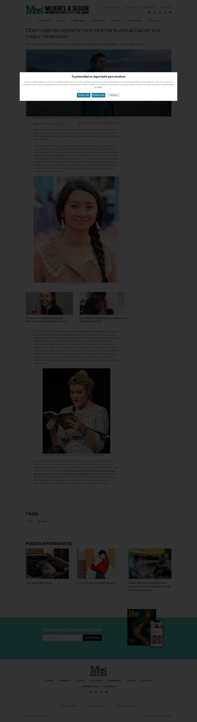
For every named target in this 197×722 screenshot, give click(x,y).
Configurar (113, 95)
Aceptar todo (83, 95)
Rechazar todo (98, 95)
